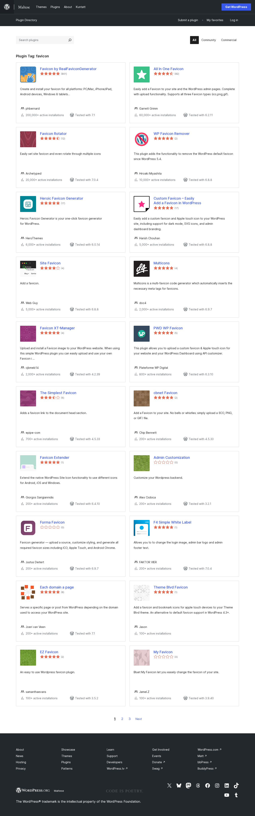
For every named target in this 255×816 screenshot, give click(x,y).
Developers (114, 762)
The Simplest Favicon (58, 393)
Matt (202, 756)
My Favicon (163, 652)
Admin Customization (172, 457)
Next (138, 719)
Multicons (162, 263)
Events (156, 756)
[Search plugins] (70, 40)
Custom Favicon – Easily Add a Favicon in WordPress (177, 200)
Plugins (66, 762)
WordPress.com (210, 749)
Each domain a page (57, 587)
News (19, 756)
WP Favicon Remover (172, 133)
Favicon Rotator (53, 133)
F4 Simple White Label (172, 522)
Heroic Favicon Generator (61, 198)
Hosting (21, 762)
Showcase (68, 749)
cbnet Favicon (165, 393)
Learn (110, 749)
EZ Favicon (49, 652)
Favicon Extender (54, 457)
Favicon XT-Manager (57, 328)
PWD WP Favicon (168, 328)
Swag (157, 768)
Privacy (21, 768)
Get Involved (160, 749)
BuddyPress (207, 768)
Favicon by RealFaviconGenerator (68, 69)
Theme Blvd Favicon (171, 587)
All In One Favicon (168, 69)
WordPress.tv (117, 768)
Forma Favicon (52, 522)
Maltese (59, 790)
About (20, 749)
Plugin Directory (26, 20)
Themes (66, 756)
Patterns (67, 768)
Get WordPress (236, 7)
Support (112, 756)
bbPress (205, 762)
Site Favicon (50, 263)
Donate (158, 762)
